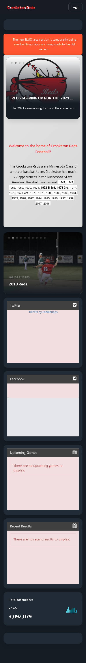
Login (75, 7)
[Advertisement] (43, 24)
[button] (63, 7)
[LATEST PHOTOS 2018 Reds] (43, 291)
